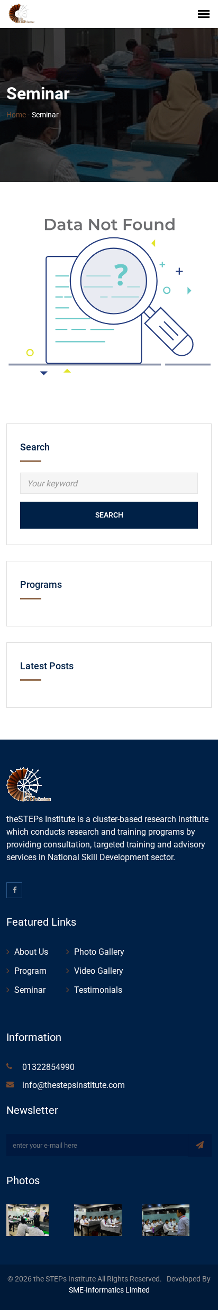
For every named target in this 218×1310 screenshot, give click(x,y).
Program (30, 971)
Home (16, 114)
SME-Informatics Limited (109, 1290)
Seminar (30, 990)
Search (109, 515)
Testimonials (98, 990)
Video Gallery (98, 971)
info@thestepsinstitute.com (73, 1085)
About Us (31, 952)
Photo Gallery (99, 952)
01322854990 (48, 1067)
